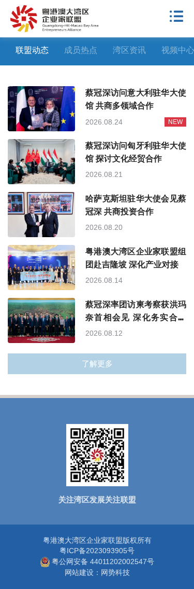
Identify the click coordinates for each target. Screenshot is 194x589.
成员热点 (80, 50)
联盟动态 (32, 50)
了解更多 (97, 363)
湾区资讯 (129, 50)
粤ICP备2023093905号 (97, 550)
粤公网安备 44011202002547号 (103, 561)
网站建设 (79, 572)
